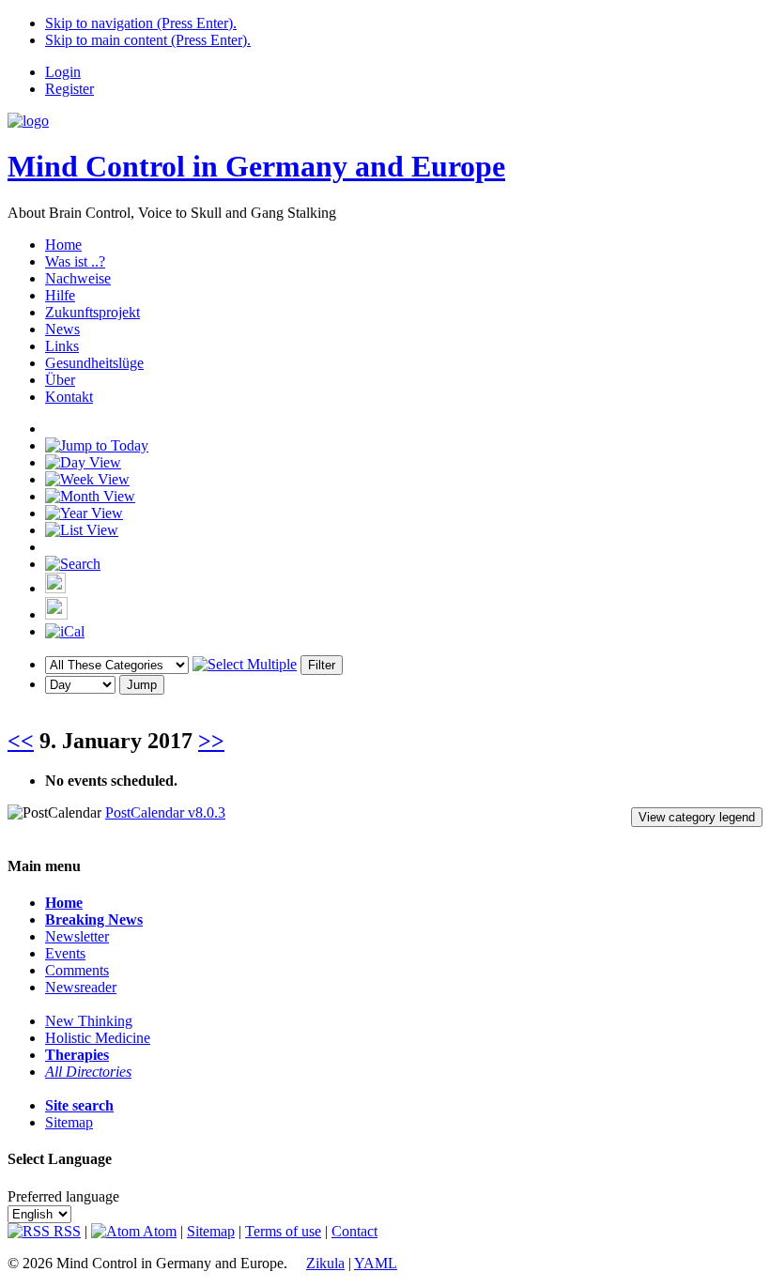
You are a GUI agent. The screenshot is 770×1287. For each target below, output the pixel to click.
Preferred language (63, 1196)
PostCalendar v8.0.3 (165, 812)
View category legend (697, 817)
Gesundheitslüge (94, 363)
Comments (77, 970)
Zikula (325, 1263)
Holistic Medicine (97, 1038)
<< (21, 740)
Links (62, 346)
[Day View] (83, 462)
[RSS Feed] (56, 614)
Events (65, 953)
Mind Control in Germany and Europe (256, 166)
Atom (158, 1231)
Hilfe (60, 295)
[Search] (72, 564)
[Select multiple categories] (244, 664)
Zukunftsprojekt (92, 312)
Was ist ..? (75, 261)
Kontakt (69, 397)
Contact (354, 1231)
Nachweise (78, 278)
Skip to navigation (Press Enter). (141, 23)
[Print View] (55, 588)
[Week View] (87, 479)
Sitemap (69, 1122)
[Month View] (90, 496)
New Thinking (88, 1021)
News (62, 329)
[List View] (81, 530)
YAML (375, 1263)
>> (211, 740)
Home (63, 245)
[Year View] (84, 513)
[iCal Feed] (65, 631)
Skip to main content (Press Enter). (148, 40)
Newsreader (80, 987)
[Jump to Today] (96, 445)
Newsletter (77, 936)
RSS (65, 1231)
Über (60, 380)
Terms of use (283, 1231)
